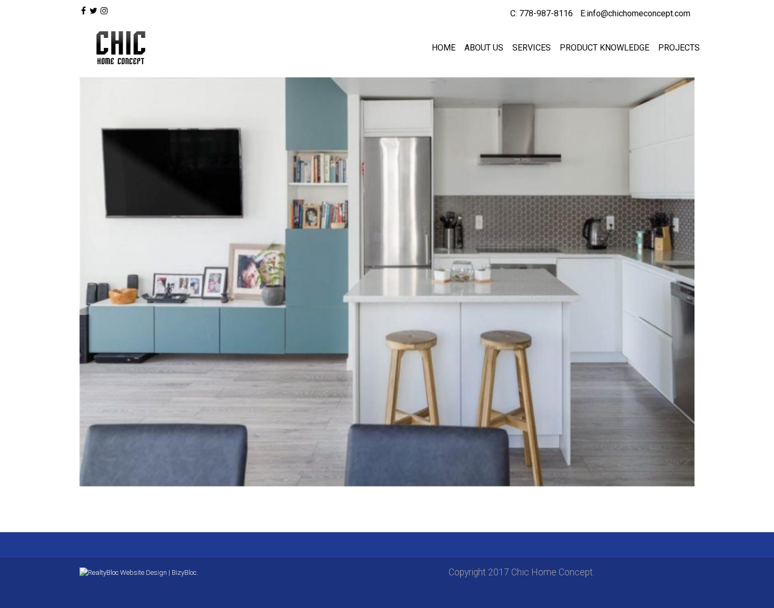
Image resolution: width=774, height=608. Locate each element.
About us (483, 48)
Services (531, 48)
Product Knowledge (604, 48)
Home (443, 48)
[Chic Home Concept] (118, 48)
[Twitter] (92, 11)
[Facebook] (83, 11)
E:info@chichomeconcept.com (635, 13)
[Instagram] (104, 11)
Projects (679, 48)
